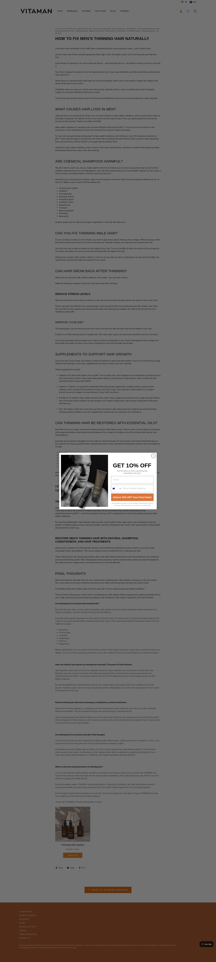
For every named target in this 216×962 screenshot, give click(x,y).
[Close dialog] (153, 456)
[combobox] (116, 488)
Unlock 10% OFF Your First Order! (132, 497)
